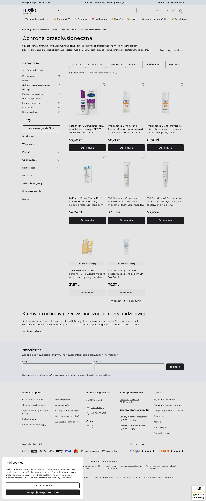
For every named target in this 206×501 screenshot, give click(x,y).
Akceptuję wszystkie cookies (42, 492)
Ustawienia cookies (43, 485)
